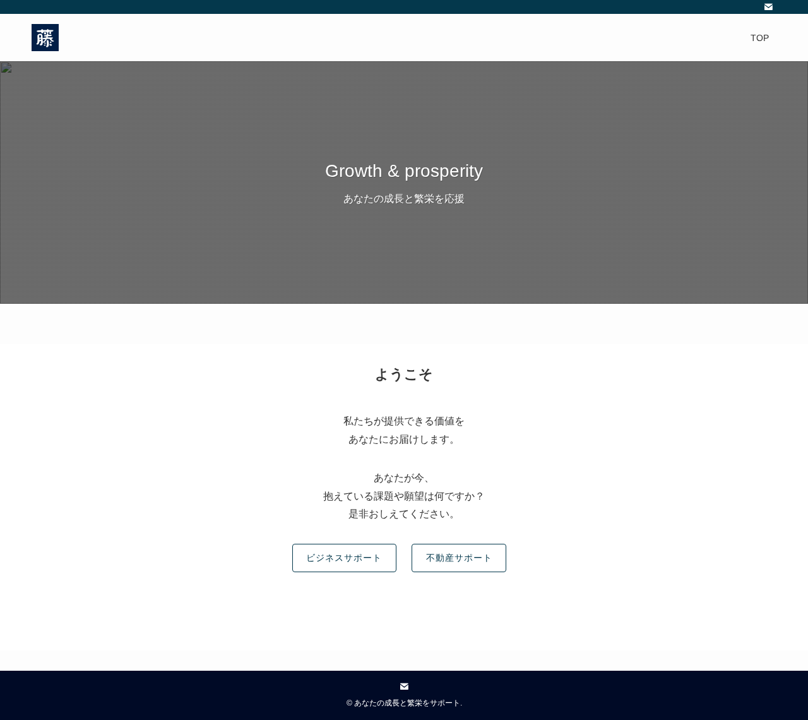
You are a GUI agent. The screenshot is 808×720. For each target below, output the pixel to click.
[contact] (768, 7)
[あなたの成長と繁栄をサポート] (45, 37)
